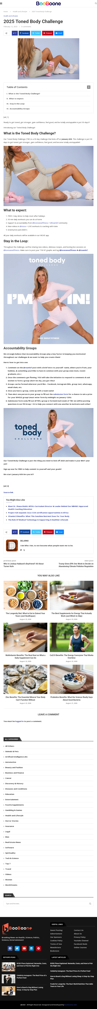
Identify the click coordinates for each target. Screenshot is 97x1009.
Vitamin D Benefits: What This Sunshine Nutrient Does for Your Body (38, 516)
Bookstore (54, 951)
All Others (9, 746)
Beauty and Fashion (14, 767)
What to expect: (16, 98)
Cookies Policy (56, 940)
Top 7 (7, 863)
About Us (78, 934)
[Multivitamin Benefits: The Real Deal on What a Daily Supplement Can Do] (25, 637)
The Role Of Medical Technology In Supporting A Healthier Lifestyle (38, 520)
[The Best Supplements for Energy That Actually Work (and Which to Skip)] (71, 595)
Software (9, 847)
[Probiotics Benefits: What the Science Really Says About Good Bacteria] (71, 679)
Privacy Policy (80, 937)
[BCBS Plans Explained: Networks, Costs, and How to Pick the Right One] (8, 966)
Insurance (9, 826)
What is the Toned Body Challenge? (24, 93)
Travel (8, 869)
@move (23, 226)
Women (8, 879)
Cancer (8, 778)
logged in (19, 721)
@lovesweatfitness (40, 223)
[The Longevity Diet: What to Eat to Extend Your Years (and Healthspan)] (25, 595)
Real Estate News (13, 842)
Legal (7, 831)
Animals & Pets (12, 751)
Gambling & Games (13, 810)
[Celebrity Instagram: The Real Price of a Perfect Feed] (8, 978)
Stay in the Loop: (17, 103)
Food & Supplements (14, 805)
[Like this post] (15, 33)
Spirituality (10, 853)
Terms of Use (56, 944)
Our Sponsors (56, 937)
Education (9, 794)
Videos (8, 874)
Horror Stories (11, 821)
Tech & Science (12, 858)
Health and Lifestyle (20, 11)
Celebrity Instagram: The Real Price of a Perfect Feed (70, 971)
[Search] (96, 3)
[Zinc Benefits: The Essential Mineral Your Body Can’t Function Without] (25, 679)
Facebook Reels (80, 944)
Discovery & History (14, 783)
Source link (8, 492)
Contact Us (78, 930)
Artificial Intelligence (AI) (16, 757)
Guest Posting (56, 930)
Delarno (24, 541)
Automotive (10, 762)
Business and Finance (14, 773)
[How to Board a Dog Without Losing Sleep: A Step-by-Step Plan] (8, 990)
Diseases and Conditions (16, 789)
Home (6, 11)
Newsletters (55, 947)
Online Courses (80, 947)
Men (7, 837)
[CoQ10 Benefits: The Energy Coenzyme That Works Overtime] (71, 637)
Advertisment (56, 934)
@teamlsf (54, 223)
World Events (11, 885)
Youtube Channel (81, 940)
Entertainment (11, 799)
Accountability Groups (20, 108)
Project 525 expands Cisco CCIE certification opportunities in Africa (38, 512)
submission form (60, 394)
